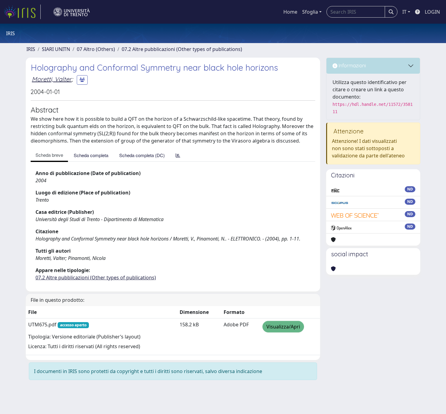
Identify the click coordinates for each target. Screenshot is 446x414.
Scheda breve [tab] (49, 155)
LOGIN (432, 11)
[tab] (178, 155)
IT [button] (404, 11)
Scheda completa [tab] (91, 155)
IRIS (30, 49)
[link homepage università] (72, 12)
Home (290, 11)
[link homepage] (22, 12)
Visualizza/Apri (283, 326)
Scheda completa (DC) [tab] (142, 155)
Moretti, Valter (52, 79)
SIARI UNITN (56, 49)
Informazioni (351, 65)
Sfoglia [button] (310, 11)
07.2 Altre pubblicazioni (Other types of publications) (182, 49)
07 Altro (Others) (96, 49)
